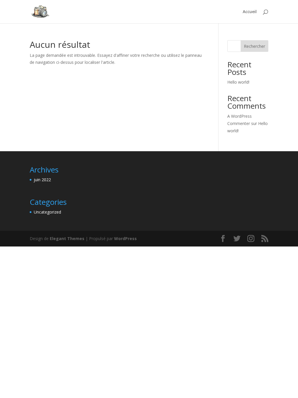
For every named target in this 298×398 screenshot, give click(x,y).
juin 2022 (42, 179)
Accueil (250, 12)
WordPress (125, 238)
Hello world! (238, 82)
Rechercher (254, 46)
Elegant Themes (67, 238)
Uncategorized (47, 212)
